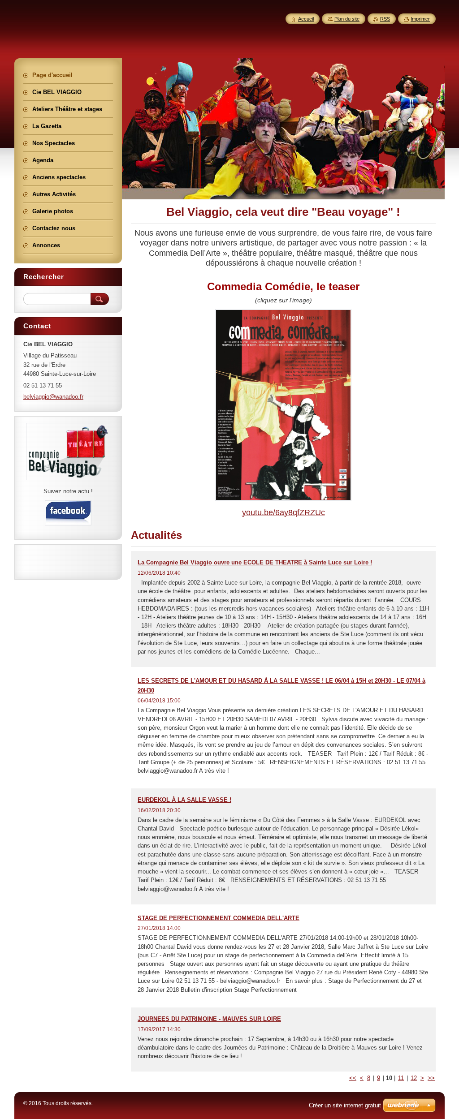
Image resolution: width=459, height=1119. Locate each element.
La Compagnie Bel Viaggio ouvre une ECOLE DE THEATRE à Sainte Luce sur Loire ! (255, 562)
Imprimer (420, 19)
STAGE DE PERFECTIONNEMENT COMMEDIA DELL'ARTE (218, 918)
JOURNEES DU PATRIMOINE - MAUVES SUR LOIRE (209, 1019)
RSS (385, 19)
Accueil (306, 19)
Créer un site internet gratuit (345, 1105)
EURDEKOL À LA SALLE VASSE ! (184, 799)
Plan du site (346, 19)
